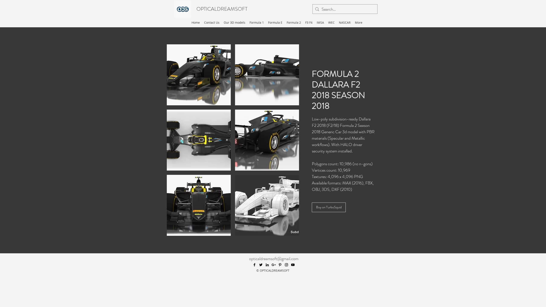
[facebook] (254, 265)
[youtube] (293, 265)
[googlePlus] (274, 265)
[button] (199, 74)
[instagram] (286, 265)
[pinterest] (280, 265)
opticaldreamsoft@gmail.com (273, 259)
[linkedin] (267, 265)
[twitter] (261, 265)
